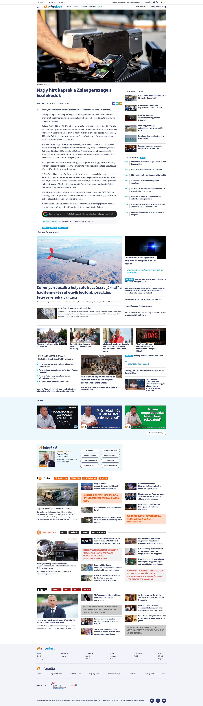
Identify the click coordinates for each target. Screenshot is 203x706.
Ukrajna (76, 6)
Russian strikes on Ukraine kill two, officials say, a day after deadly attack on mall (100, 610)
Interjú (87, 656)
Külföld (39, 656)
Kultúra (63, 656)
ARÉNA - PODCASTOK (157, 6)
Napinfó (112, 659)
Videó (136, 659)
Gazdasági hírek (149, 674)
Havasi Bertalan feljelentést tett (138, 306)
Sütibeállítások (139, 700)
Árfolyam (75, 478)
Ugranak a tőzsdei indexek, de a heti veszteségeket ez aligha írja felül (101, 498)
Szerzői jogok (124, 700)
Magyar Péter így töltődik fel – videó (55, 382)
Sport (66, 589)
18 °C (164, 2)
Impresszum (78, 700)
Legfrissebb (138, 653)
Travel (76, 589)
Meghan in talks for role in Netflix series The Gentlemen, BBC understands (145, 630)
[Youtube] (164, 700)
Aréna (164, 674)
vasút (53, 227)
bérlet (45, 227)
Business (56, 589)
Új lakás (103, 478)
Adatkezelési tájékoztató (92, 700)
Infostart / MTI (43, 103)
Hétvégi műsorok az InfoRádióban (148, 356)
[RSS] (152, 700)
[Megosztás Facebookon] (113, 103)
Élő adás (90, 450)
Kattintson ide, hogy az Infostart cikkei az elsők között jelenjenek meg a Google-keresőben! (81, 214)
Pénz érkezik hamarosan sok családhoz (74, 308)
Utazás (85, 532)
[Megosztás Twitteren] (117, 103)
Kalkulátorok (98, 532)
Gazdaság (40, 659)
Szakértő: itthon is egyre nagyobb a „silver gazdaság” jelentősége (81, 346)
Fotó (159, 653)
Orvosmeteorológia (114, 674)
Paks (100, 6)
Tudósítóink (89, 653)
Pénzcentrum (61, 478)
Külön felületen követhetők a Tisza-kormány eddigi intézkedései (144, 519)
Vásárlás (74, 532)
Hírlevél (160, 656)
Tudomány (64, 653)
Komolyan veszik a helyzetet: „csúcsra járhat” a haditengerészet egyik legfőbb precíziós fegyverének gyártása (79, 293)
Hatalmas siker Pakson (138, 364)
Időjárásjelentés (94, 674)
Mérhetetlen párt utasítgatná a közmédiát (143, 300)
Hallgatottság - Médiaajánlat (62, 700)
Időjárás (160, 659)
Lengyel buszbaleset (89, 6)
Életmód (88, 659)
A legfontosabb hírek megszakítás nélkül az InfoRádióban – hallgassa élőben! (146, 347)
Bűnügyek (113, 656)
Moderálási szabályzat (110, 700)
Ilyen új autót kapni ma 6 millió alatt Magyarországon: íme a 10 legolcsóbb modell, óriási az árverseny (56, 566)
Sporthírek (132, 674)
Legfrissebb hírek (56, 674)
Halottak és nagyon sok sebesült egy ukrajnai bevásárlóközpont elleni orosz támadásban (98, 380)
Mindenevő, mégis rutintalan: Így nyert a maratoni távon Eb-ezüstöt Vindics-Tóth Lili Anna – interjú (116, 347)
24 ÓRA (142, 157)
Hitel (63, 532)
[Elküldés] (120, 103)
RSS (131, 700)
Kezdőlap (46, 221)
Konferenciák (89, 478)
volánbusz (63, 227)
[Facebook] (158, 700)
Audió (136, 656)
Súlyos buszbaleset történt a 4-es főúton (54, 509)
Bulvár (112, 653)
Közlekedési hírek (75, 674)
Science (86, 589)
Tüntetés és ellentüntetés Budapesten (47, 345)
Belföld (54, 221)
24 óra (69, 6)
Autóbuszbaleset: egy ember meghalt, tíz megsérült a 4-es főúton (140, 261)
